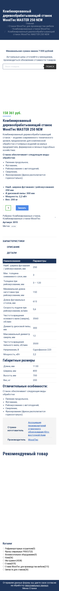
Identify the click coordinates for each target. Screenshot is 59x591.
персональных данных (36, 585)
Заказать (22, 207)
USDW (13, 226)
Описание (13, 247)
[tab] (29, 240)
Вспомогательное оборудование (21, 554)
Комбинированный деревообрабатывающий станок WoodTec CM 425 (16, 482)
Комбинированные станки (26, 216)
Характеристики (13, 241)
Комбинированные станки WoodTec (21, 218)
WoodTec (33, 439)
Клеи (9, 557)
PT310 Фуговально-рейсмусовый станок (43, 481)
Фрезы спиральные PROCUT (19, 551)
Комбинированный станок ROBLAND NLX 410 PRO (43, 518)
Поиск (50, 66)
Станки (10, 563)
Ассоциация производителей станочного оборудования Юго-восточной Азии (39, 428)
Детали (12, 252)
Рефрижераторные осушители (20, 548)
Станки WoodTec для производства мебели (27, 566)
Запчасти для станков (16, 569)
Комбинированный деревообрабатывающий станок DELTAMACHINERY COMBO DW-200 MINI (16, 521)
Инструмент (13, 560)
